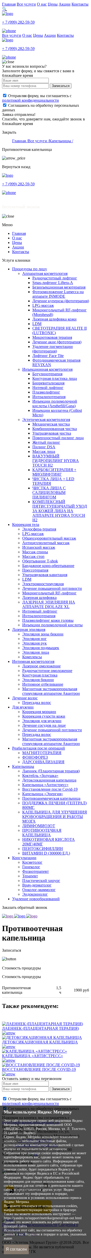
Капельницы (23, 766)
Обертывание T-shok (40, 561)
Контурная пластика (39, 675)
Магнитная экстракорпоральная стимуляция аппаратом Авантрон (51, 691)
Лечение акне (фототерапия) (56, 342)
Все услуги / (38, 141)
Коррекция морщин (39, 712)
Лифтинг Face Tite (48, 355)
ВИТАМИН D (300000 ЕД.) (46, 853)
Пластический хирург (41, 880)
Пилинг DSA (43, 447)
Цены (53, 4)
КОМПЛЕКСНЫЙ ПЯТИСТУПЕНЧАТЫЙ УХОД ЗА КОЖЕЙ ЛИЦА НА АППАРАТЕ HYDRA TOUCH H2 (59, 511)
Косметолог (32, 862)
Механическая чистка (51, 424)
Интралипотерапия (48, 397)
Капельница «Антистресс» (45, 785)
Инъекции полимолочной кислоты (52, 625)
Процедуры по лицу (29, 269)
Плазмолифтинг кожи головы (48, 620)
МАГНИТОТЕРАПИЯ (41, 753)
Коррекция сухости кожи (43, 716)
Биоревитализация (48, 383)
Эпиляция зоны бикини (42, 634)
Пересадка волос (36, 702)
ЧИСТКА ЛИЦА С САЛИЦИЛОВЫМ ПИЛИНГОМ (49, 492)
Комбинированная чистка (54, 429)
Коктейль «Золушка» (40, 775)
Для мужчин (23, 707)
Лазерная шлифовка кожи (54, 319)
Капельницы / (61, 141)
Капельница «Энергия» (42, 794)
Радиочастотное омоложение (47, 670)
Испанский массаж (38, 547)
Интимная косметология (33, 661)
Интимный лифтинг (39, 611)
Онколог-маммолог (39, 890)
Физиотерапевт (35, 871)
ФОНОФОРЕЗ (35, 757)
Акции (65, 4)
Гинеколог (31, 867)
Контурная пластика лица (54, 378)
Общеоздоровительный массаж (49, 538)
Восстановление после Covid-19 (50, 789)
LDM (36, 324)
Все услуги (26, 4)
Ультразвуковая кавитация (44, 575)
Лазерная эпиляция (28, 629)
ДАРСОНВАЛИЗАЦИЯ (43, 762)
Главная (9, 4)
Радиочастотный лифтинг (54, 278)
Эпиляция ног (34, 638)
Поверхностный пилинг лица (58, 438)
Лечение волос (25, 698)
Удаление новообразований (36, 899)
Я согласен (16, 1249)
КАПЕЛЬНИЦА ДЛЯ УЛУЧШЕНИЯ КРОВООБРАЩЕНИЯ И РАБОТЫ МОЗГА (54, 816)
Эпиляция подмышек (40, 648)
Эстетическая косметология (46, 419)
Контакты (80, 4)
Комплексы (32, 657)
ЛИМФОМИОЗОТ (38, 826)
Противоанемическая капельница (51, 798)
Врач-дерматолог (37, 885)
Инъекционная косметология (47, 369)
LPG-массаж (43, 305)
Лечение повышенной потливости (52, 588)
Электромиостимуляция (43, 584)
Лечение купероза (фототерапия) (60, 301)
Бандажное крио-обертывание (48, 565)
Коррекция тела (25, 524)
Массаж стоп (33, 556)
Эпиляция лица (35, 652)
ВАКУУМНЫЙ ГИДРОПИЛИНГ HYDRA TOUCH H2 (55, 460)
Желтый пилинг (46, 442)
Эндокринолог (35, 894)
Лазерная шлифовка (39, 597)
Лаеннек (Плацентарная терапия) (51, 771)
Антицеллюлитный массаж (46, 543)
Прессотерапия (35, 570)
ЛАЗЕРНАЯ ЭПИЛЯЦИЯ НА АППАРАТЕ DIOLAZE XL (48, 604)
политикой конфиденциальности (30, 100)
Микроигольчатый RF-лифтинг (49, 593)
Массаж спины (35, 552)
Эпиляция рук (34, 643)
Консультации (24, 858)
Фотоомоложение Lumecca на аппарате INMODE (58, 294)
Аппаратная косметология (44, 273)
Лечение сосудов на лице (44, 725)
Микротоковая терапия (52, 337)
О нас (42, 4)
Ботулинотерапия (47, 374)
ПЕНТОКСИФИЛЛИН (42, 848)
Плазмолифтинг (46, 392)
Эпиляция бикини (38, 680)
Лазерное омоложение (41, 666)
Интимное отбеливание (42, 684)
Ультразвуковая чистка (51, 433)
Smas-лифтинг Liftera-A (52, 282)
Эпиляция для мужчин (41, 721)
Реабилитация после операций (38, 748)
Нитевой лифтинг (47, 387)
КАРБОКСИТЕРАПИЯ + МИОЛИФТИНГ (54, 472)
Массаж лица (43, 451)
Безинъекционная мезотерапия (58, 287)
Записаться (61, 86)
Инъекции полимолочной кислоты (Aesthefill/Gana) (54, 403)
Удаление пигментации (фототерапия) (52, 348)
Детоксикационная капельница (49, 780)
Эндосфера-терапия (39, 529)
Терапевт (30, 876)
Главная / (20, 141)
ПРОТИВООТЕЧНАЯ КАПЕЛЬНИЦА (41, 832)
